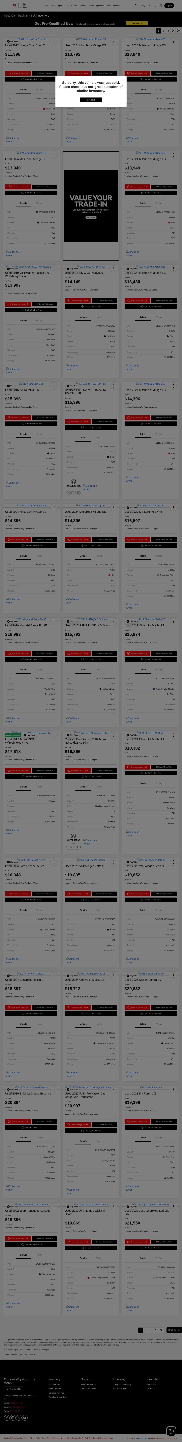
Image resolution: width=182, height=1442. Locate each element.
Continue (91, 100)
